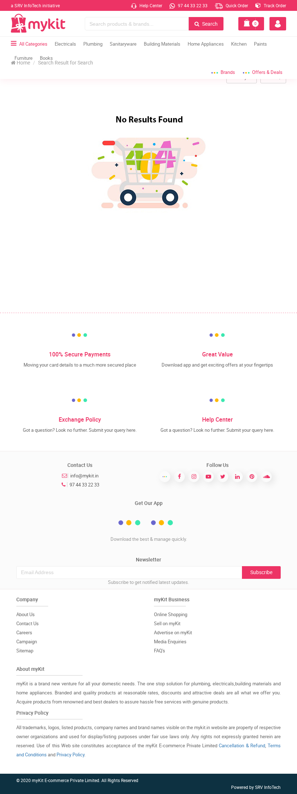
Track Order (274, 5)
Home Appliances (206, 44)
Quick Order (236, 5)
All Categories (33, 44)
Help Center (150, 5)
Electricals (65, 44)
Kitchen (239, 44)
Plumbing (93, 44)
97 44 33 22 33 (192, 5)
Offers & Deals (267, 72)
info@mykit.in (84, 475)
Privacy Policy (70, 754)
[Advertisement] (148, 257)
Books (46, 58)
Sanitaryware (123, 44)
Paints (260, 44)
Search (209, 23)
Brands (228, 72)
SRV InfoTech (268, 787)
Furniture (23, 58)
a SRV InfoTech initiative (35, 5)
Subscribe (261, 572)
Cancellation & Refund (242, 745)
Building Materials (162, 44)
